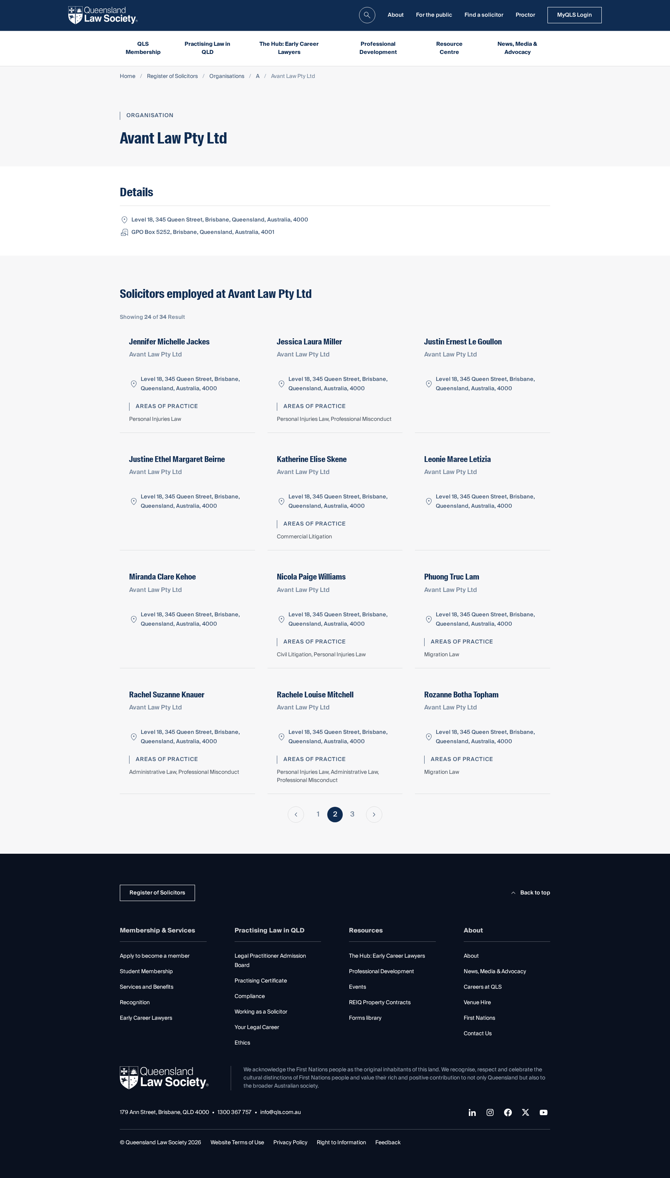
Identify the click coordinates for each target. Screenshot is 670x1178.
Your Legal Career (257, 1027)
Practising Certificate (261, 981)
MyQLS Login (574, 15)
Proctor (525, 15)
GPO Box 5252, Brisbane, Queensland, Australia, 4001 (202, 232)
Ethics (242, 1043)
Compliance (250, 996)
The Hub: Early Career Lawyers (289, 48)
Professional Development (378, 48)
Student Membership (146, 971)
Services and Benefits (146, 987)
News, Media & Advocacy (517, 48)
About (396, 15)
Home (127, 77)
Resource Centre (449, 48)
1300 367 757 (235, 1113)
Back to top (535, 893)
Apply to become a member (155, 956)
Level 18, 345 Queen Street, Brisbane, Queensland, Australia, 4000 (219, 220)
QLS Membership (143, 48)
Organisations (226, 77)
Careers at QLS (483, 987)
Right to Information (341, 1142)
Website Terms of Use (237, 1142)
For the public (434, 15)
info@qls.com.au (280, 1113)
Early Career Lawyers (146, 1018)
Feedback (388, 1142)
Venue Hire (477, 1002)
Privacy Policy (290, 1142)
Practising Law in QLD (207, 48)
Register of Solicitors (172, 77)
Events (357, 987)
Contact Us (478, 1033)
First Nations (479, 1018)
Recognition (135, 1002)
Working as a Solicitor (261, 1012)
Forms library (365, 1018)
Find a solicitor (484, 15)
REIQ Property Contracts (380, 1002)
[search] (367, 15)
